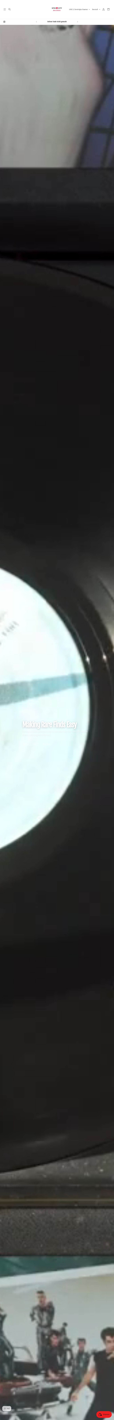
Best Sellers (46, 744)
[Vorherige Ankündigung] (36, 22)
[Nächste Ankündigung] (77, 22)
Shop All (27, 744)
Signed (36, 744)
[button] (4, 9)
